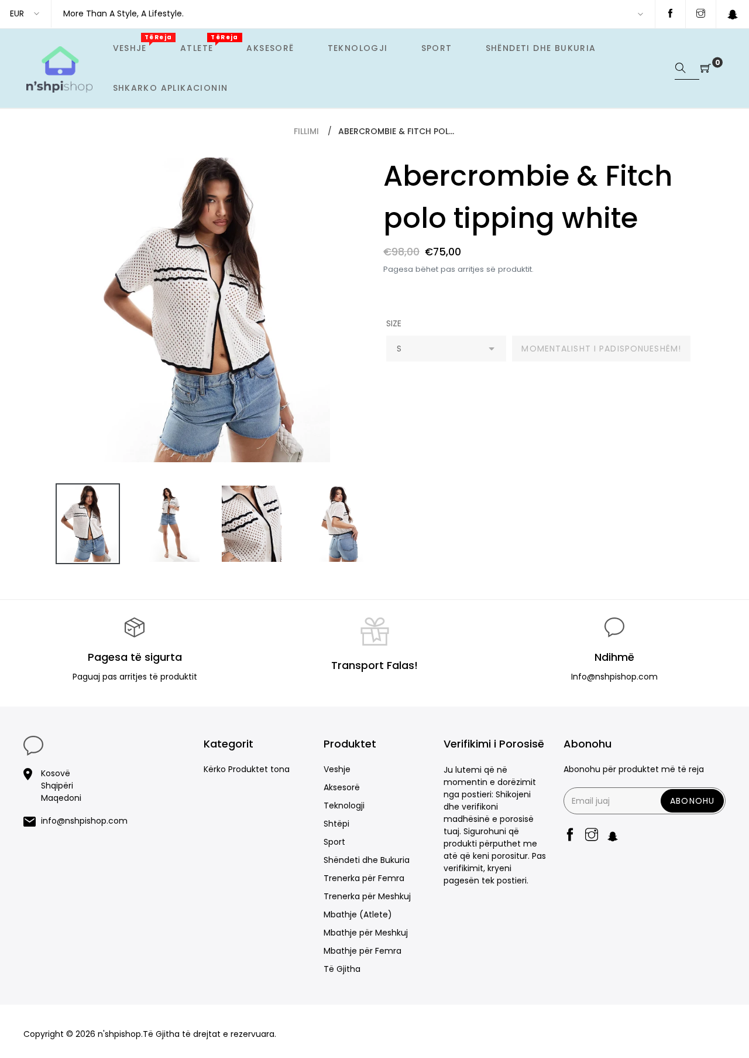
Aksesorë (342, 787)
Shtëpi (336, 824)
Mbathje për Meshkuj (366, 932)
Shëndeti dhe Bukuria (367, 860)
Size (393, 323)
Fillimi (306, 131)
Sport (334, 842)
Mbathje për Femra (362, 951)
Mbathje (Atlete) (358, 914)
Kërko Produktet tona (247, 769)
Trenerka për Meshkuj (367, 896)
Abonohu (692, 801)
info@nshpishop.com (84, 821)
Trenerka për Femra (364, 878)
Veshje (337, 769)
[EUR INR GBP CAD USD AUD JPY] (25, 14)
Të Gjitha (342, 969)
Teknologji (344, 805)
